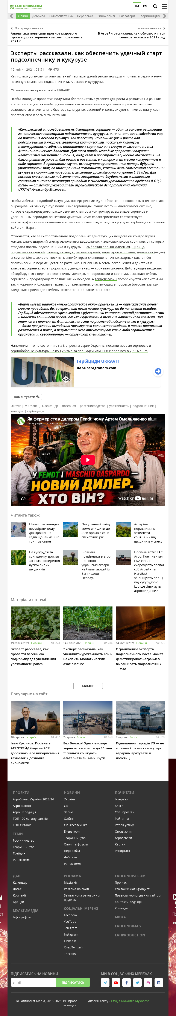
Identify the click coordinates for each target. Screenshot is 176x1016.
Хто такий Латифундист (132, 889)
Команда (121, 908)
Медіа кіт (70, 882)
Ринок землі (21, 860)
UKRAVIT (63, 90)
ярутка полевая (123, 252)
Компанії (19, 895)
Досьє (17, 889)
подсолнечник (143, 406)
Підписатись (73, 982)
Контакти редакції (128, 902)
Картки (120, 844)
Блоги (81, 737)
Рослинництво (23, 840)
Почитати (124, 792)
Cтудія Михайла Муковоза (130, 1001)
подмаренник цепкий (28, 252)
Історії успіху (124, 825)
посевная (69, 406)
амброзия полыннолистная (108, 247)
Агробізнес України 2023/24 (33, 799)
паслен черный (88, 252)
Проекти (21, 792)
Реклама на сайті (76, 889)
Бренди (18, 902)
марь (106, 252)
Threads (70, 954)
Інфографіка (22, 917)
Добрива (70, 857)
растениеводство (92, 406)
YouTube (70, 921)
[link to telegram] (105, 982)
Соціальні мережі (81, 908)
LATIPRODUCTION (130, 935)
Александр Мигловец (48, 189)
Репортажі (122, 851)
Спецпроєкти (124, 812)
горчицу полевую (60, 252)
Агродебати (123, 838)
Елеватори (72, 831)
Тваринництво (23, 847)
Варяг (30, 227)
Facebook (70, 915)
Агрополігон (22, 806)
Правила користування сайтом (138, 895)
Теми (18, 834)
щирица (138, 247)
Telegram (70, 928)
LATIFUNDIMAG (128, 926)
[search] (155, 6)
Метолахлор (36, 257)
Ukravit (16, 406)
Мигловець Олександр (41, 406)
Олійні (69, 818)
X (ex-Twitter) (73, 947)
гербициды (35, 411)
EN (145, 6)
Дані (17, 876)
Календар (20, 882)
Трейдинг (20, 853)
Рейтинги (122, 818)
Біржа (120, 917)
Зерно (68, 812)
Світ (67, 806)
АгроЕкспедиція (24, 812)
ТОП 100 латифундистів (30, 818)
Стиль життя (124, 831)
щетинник (145, 252)
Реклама (72, 876)
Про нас (121, 882)
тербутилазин (106, 279)
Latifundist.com (130, 876)
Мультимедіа (25, 910)
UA (137, 6)
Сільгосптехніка (75, 825)
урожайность (119, 406)
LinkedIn (70, 941)
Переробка (72, 851)
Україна (70, 799)
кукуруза (17, 411)
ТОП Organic (22, 825)
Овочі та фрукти (76, 844)
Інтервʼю (31, 737)
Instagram (71, 934)
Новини (36, 643)
